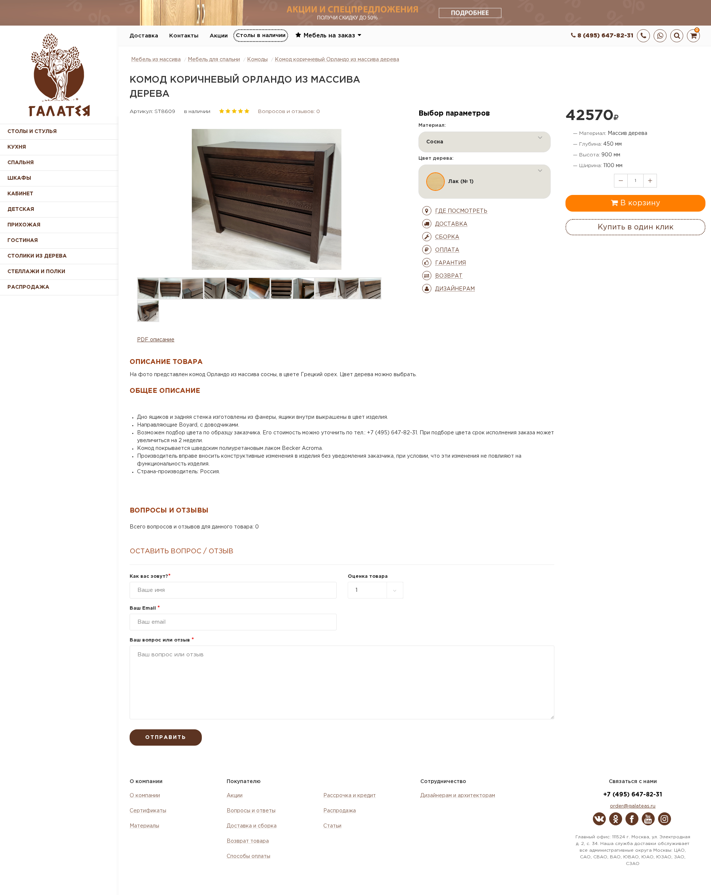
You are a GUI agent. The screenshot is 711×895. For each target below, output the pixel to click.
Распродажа (339, 811)
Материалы (144, 826)
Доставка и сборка (252, 826)
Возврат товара (248, 841)
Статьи (332, 826)
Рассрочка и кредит (349, 795)
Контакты (183, 35)
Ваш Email (145, 608)
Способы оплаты (248, 856)
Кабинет (20, 194)
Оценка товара (368, 576)
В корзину (639, 203)
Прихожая (23, 225)
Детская (20, 209)
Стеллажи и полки (36, 271)
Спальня (20, 162)
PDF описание (155, 340)
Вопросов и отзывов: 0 (289, 111)
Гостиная (22, 240)
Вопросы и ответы (251, 811)
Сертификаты (148, 811)
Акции (219, 35)
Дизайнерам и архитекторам (457, 795)
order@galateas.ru (632, 806)
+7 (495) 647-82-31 (632, 795)
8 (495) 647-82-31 (604, 36)
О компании (145, 795)
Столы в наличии (261, 35)
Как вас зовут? (150, 576)
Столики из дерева (37, 256)
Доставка (144, 35)
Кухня (16, 147)
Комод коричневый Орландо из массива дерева (337, 59)
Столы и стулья (32, 131)
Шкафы (19, 178)
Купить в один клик (636, 227)
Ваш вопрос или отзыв (162, 640)
